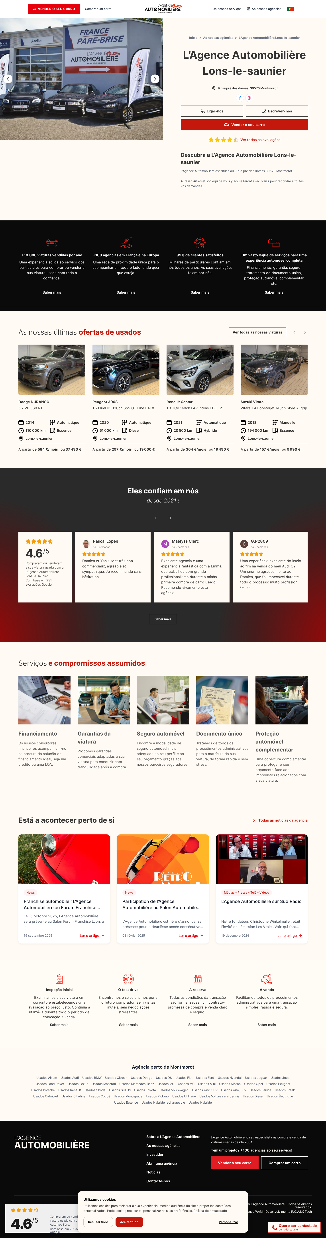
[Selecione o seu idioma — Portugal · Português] (292, 9)
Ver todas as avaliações (260, 139)
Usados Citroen (116, 1077)
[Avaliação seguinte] (170, 518)
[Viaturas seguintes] (305, 332)
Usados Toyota (145, 1090)
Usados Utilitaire (184, 1096)
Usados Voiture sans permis (219, 1096)
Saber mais (52, 292)
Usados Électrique (280, 1096)
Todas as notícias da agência (283, 820)
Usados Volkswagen (174, 1090)
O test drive (128, 989)
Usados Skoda (95, 1090)
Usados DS (164, 1077)
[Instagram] (249, 98)
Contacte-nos (158, 1181)
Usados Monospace (128, 1096)
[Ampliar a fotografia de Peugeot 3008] (153, 350)
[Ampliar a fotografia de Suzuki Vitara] (302, 350)
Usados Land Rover (50, 1084)
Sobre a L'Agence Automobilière (173, 1136)
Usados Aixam (46, 1077)
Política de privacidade (210, 1210)
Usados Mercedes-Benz (136, 1084)
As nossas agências (218, 37)
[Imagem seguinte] (155, 79)
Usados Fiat (183, 1077)
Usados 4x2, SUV (205, 1090)
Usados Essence (126, 1102)
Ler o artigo (89, 935)
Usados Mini (207, 1084)
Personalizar (228, 1222)
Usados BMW (92, 1077)
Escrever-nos (280, 111)
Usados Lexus (78, 1084)
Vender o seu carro (248, 124)
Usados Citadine (73, 1096)
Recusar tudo (98, 1222)
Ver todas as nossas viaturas (258, 332)
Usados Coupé (99, 1096)
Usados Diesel (253, 1096)
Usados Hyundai (230, 1077)
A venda (267, 989)
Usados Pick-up (157, 1096)
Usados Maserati (104, 1084)
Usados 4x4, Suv (233, 1090)
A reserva (197, 989)
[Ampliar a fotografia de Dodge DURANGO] (79, 350)
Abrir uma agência (161, 1163)
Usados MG (166, 1084)
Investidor (154, 1154)
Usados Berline (260, 1090)
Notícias (153, 1172)
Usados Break (285, 1090)
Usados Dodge (141, 1077)
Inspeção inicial (59, 989)
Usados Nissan (230, 1084)
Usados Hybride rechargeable (163, 1102)
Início (193, 37)
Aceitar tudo (129, 1222)
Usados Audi (70, 1077)
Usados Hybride (200, 1102)
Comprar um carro (98, 9)
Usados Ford (205, 1077)
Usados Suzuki (120, 1090)
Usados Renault (69, 1090)
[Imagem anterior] (8, 79)
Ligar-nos (215, 111)
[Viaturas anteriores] (294, 332)
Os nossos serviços (227, 9)
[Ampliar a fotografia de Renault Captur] (227, 350)
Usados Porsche (43, 1090)
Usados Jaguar (256, 1077)
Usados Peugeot (278, 1084)
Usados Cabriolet (45, 1096)
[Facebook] (240, 98)
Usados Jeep (280, 1077)
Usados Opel (253, 1084)
